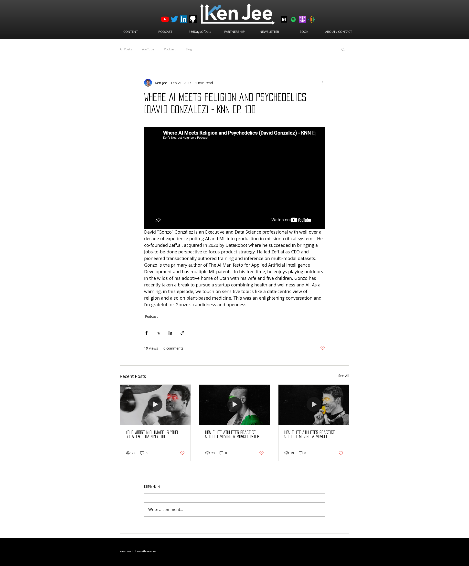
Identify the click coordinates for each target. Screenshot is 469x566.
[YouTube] (165, 19)
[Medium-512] (284, 19)
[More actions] (322, 83)
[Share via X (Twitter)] (158, 333)
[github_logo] (193, 19)
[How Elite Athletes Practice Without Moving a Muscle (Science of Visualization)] (313, 404)
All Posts (126, 49)
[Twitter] (174, 19)
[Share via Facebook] (146, 333)
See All (343, 375)
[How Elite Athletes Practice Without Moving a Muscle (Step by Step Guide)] (234, 404)
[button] (343, 49)
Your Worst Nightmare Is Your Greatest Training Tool (152, 434)
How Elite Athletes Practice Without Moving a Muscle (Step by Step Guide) (232, 435)
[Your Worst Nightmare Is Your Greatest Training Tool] (155, 404)
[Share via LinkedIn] (170, 333)
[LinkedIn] (183, 19)
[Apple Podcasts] (302, 19)
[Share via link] (182, 333)
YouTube (148, 49)
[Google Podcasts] (312, 19)
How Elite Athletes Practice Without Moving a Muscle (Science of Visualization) (309, 435)
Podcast (170, 49)
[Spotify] (293, 19)
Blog (188, 49)
